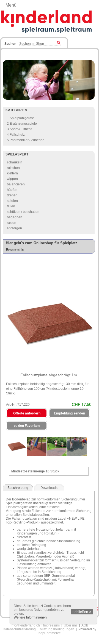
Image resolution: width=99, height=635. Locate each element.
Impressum (51, 625)
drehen (12, 195)
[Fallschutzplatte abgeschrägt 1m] (16, 446)
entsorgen (14, 228)
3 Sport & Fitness (19, 129)
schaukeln (14, 162)
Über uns (71, 625)
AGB (84, 625)
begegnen (14, 217)
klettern (12, 173)
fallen (11, 206)
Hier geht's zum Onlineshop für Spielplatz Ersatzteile (41, 246)
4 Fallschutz (16, 135)
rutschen (13, 168)
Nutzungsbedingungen (57, 629)
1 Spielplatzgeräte (20, 118)
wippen (12, 179)
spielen (12, 201)
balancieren (16, 184)
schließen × (82, 612)
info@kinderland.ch (25, 625)
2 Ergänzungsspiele (22, 124)
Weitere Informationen (30, 617)
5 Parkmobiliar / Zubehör (25, 140)
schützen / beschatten (23, 212)
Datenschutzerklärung (19, 629)
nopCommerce (49, 633)
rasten (11, 223)
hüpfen (12, 190)
